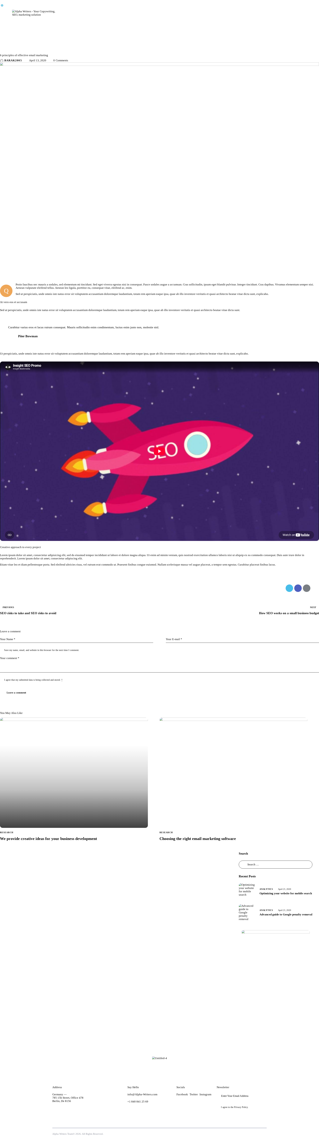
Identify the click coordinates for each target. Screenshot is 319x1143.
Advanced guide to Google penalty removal (286, 914)
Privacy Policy (241, 1107)
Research (8, 49)
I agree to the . (234, 1107)
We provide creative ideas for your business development (48, 838)
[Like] (4, 588)
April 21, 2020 (284, 889)
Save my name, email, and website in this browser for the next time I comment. (41, 650)
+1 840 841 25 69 (137, 1101)
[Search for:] (275, 864)
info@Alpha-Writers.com (142, 1094)
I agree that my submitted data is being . (33, 680)
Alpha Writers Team (62, 1134)
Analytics (266, 889)
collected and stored (50, 680)
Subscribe (264, 1096)
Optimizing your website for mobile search (286, 893)
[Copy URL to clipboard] (315, 588)
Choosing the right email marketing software (198, 838)
